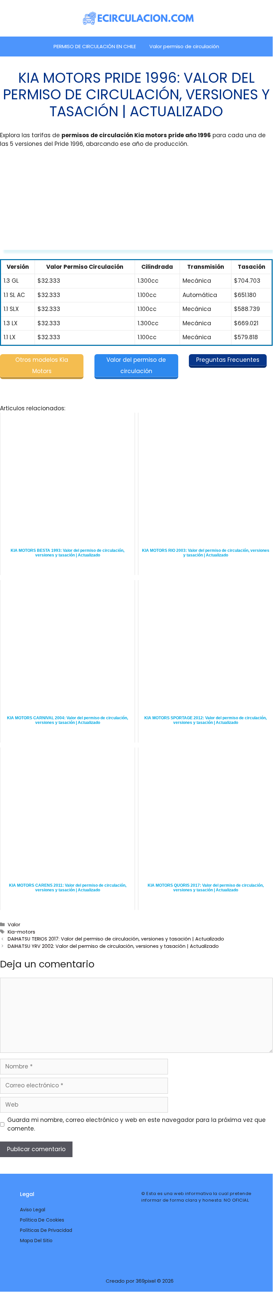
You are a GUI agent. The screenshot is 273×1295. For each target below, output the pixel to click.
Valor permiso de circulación (184, 46)
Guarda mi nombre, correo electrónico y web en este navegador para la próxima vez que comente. (136, 1124)
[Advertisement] (136, 203)
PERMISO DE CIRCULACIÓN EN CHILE (95, 46)
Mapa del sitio (36, 1240)
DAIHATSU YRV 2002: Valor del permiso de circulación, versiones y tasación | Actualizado (113, 946)
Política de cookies (42, 1220)
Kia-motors (21, 932)
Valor (14, 924)
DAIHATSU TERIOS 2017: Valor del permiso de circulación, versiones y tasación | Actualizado (116, 939)
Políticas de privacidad (46, 1230)
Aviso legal (32, 1209)
